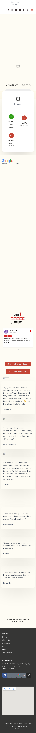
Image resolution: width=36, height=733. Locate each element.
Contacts (5, 649)
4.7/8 (24, 122)
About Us (6, 640)
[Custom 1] (23, 10)
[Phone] (16, 10)
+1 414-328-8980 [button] (8, 669)
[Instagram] (12, 10)
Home (4, 637)
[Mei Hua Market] (18, 3)
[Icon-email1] (14, 675)
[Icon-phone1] (9, 675)
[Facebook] (8, 10)
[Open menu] (32, 10)
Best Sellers (6, 646)
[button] (18, 364)
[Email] (20, 10)
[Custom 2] (27, 10)
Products (6, 643)
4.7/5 (11, 140)
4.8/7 (11, 121)
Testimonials (7, 652)
